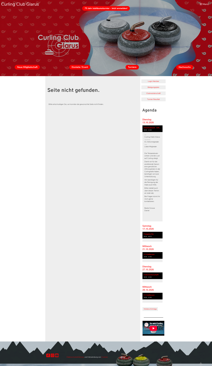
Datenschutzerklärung (75, 357)
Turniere (132, 67)
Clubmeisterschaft (153, 93)
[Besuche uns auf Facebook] (48, 356)
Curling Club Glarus (20, 4)
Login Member (153, 81)
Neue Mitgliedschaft (27, 67)
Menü (205, 4)
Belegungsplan (153, 87)
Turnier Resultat (153, 99)
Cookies (104, 357)
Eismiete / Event (80, 67)
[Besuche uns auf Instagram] (52, 356)
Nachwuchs (185, 67)
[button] (152, 173)
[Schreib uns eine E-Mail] (57, 356)
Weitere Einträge (150, 309)
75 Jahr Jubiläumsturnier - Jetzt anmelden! (106, 8)
